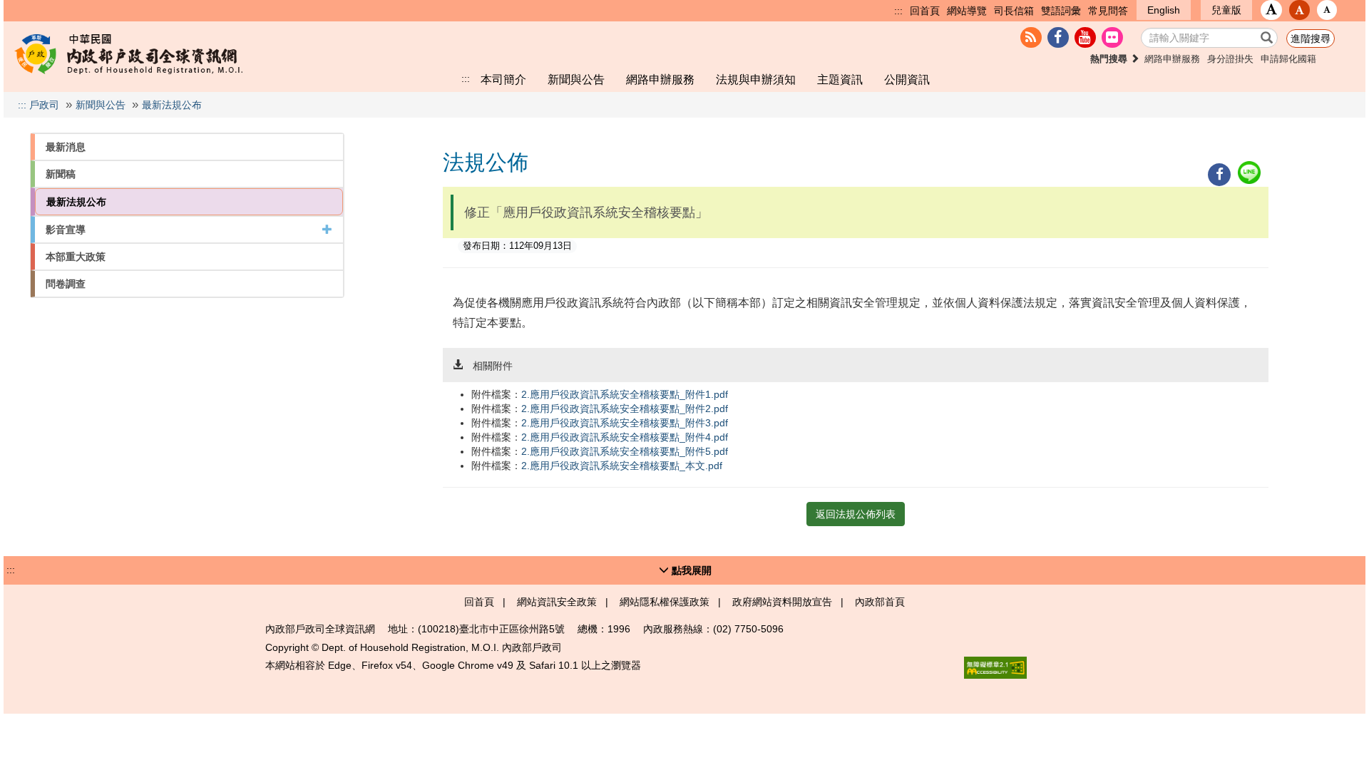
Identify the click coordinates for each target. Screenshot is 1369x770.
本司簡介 (503, 79)
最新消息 (66, 147)
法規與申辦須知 (756, 79)
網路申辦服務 (1172, 59)
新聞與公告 (576, 79)
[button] (1271, 10)
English (1163, 10)
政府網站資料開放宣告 (782, 601)
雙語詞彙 (1061, 10)
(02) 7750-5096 (748, 629)
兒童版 (1226, 10)
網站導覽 (967, 10)
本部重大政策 (76, 256)
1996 (618, 629)
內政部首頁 (880, 601)
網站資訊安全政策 (557, 601)
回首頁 (925, 10)
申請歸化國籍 (1288, 59)
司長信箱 (1014, 10)
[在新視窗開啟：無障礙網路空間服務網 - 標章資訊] (995, 668)
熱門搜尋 (1110, 59)
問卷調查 (66, 283)
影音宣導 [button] (66, 229)
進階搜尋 (1310, 38)
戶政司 (44, 105)
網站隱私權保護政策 (664, 601)
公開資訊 (907, 79)
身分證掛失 (1230, 59)
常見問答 (1108, 10)
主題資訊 (840, 79)
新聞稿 (61, 174)
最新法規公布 (172, 105)
